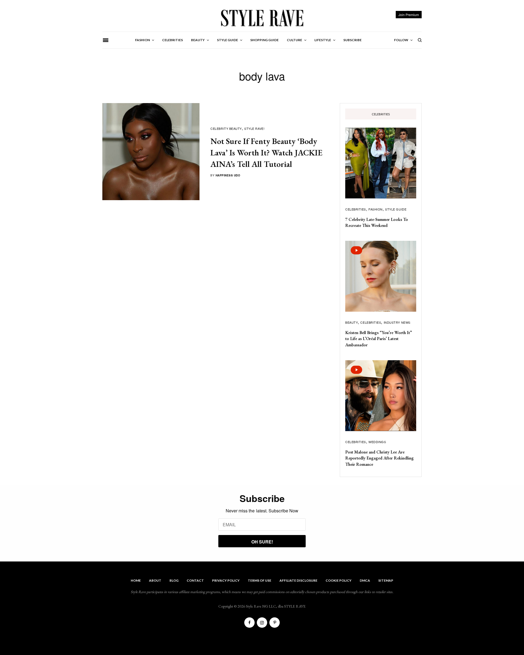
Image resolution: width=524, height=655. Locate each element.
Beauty (351, 322)
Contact (195, 580)
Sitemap (385, 580)
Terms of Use (259, 580)
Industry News (397, 322)
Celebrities (355, 209)
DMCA (365, 580)
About (155, 580)
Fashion (375, 209)
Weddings (377, 442)
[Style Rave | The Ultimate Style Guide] (262, 17)
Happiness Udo (228, 175)
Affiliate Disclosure (298, 580)
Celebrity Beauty (226, 128)
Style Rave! (254, 128)
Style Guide (395, 209)
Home (136, 580)
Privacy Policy (226, 580)
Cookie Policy (339, 580)
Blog (173, 580)
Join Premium (408, 14)
